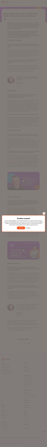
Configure (28, 227)
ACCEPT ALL (21, 227)
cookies (13, 220)
